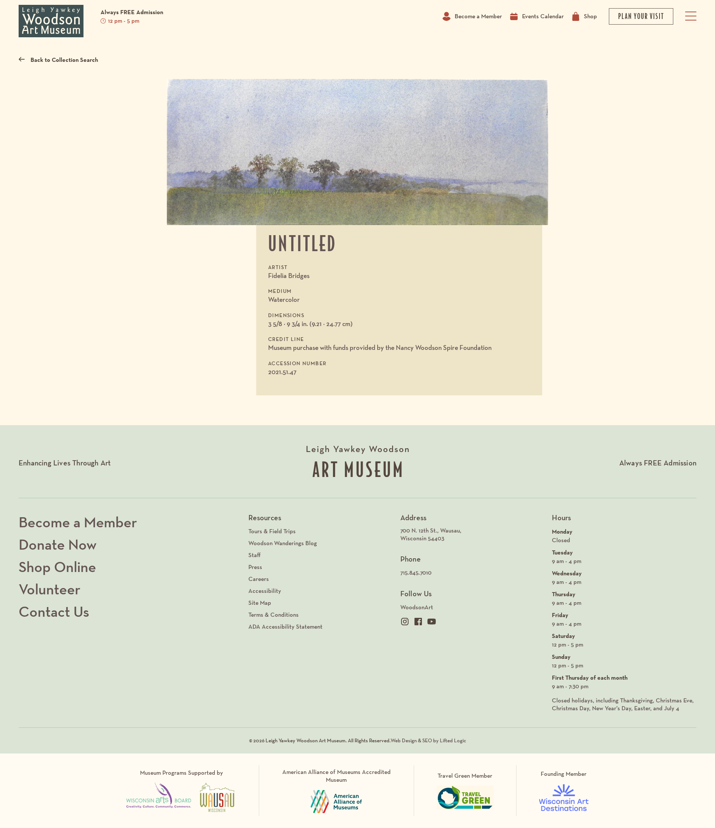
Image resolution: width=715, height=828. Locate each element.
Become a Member (478, 16)
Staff (254, 555)
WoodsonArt (416, 607)
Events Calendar (543, 16)
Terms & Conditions (273, 615)
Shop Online (57, 566)
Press (255, 567)
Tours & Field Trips (272, 531)
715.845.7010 (416, 572)
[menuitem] (472, 535)
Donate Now (57, 544)
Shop (590, 16)
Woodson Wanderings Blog (282, 543)
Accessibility (264, 591)
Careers (258, 579)
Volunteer (49, 589)
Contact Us (54, 611)
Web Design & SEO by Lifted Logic (428, 740)
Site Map (259, 603)
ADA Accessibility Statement (285, 627)
